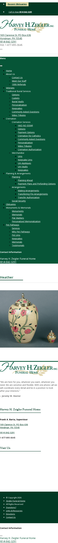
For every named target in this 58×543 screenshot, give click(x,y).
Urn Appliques (24, 163)
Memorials (17, 214)
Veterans (10, 87)
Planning (16, 176)
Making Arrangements (28, 190)
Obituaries (11, 204)
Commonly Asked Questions (25, 111)
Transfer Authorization (29, 197)
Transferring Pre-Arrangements (33, 194)
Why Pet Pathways (21, 231)
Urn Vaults (23, 166)
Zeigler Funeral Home (15, 501)
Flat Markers (18, 218)
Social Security (19, 200)
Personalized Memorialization (26, 221)
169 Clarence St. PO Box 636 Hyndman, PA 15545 (15, 37)
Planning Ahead (25, 180)
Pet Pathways (12, 224)
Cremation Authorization (29, 149)
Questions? (11, 507)
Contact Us (17, 77)
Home (9, 70)
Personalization (19, 105)
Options (15, 94)
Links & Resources (14, 510)
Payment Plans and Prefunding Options (37, 183)
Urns (20, 156)
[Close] (1, 65)
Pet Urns (16, 235)
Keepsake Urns (25, 159)
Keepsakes (17, 108)
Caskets (15, 98)
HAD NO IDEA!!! (25, 125)
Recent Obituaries (17, 4)
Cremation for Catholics (29, 135)
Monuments (18, 211)
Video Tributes (19, 115)
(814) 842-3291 (25, 12)
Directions (10, 514)
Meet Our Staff (19, 81)
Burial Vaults (18, 101)
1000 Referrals (19, 84)
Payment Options (26, 132)
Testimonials (18, 245)
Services (16, 228)
